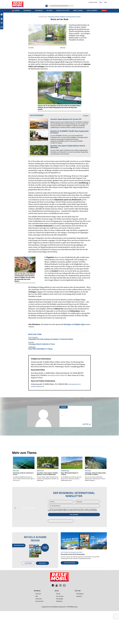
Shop (100, 2)
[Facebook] (2, 14)
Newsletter (79, 596)
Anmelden (74, 514)
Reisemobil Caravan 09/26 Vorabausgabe (73, 554)
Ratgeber (49, 10)
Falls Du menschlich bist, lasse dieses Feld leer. (65, 518)
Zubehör (17, 10)
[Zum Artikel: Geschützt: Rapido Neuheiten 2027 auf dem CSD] (39, 125)
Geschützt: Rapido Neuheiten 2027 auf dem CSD (65, 119)
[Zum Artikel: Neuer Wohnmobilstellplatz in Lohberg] (72, 463)
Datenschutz (39, 598)
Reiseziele (31, 342)
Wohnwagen (39, 10)
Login (105, 2)
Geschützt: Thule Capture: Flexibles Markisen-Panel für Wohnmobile (47, 473)
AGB (37, 596)
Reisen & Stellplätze (62, 10)
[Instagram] (60, 586)
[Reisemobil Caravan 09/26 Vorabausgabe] (84, 540)
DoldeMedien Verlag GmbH (58, 607)
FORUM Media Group (72, 607)
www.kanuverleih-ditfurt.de (57, 375)
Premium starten (93, 2)
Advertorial (40, 471)
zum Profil (85, 424)
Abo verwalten (60, 596)
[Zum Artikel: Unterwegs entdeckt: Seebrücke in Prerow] (24, 463)
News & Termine (78, 10)
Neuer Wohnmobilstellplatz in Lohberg (40, 349)
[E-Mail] (64, 586)
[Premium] (104, 11)
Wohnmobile (27, 10)
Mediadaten (59, 601)
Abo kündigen (59, 598)
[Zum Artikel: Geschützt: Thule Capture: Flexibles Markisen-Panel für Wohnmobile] (39, 151)
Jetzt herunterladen (69, 563)
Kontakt (58, 594)
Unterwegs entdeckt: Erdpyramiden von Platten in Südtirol (95, 473)
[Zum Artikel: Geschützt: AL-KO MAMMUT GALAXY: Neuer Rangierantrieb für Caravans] (39, 136)
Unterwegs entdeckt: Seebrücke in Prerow (41, 344)
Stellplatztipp (43, 16)
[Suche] (46, 6)
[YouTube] (57, 586)
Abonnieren (42, 563)
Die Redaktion (80, 594)
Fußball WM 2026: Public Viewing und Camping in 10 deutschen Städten (50, 339)
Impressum (38, 594)
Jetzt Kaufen (28, 563)
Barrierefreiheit (39, 601)
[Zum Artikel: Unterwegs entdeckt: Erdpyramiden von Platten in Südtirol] (96, 463)
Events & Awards (92, 10)
